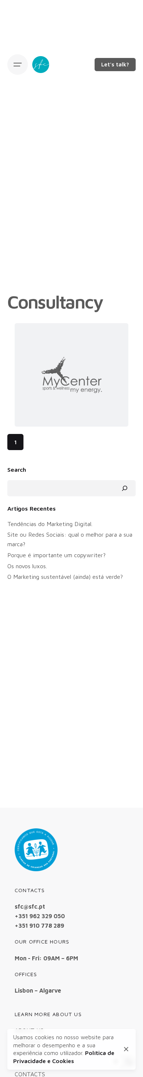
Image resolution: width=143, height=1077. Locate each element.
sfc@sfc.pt (30, 906)
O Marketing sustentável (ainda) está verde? (65, 576)
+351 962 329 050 (40, 915)
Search (16, 469)
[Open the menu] (17, 64)
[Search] (124, 488)
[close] (126, 1049)
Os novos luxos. (27, 565)
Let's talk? (115, 64)
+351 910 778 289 (39, 925)
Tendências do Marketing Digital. (49, 523)
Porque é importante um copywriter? (56, 554)
